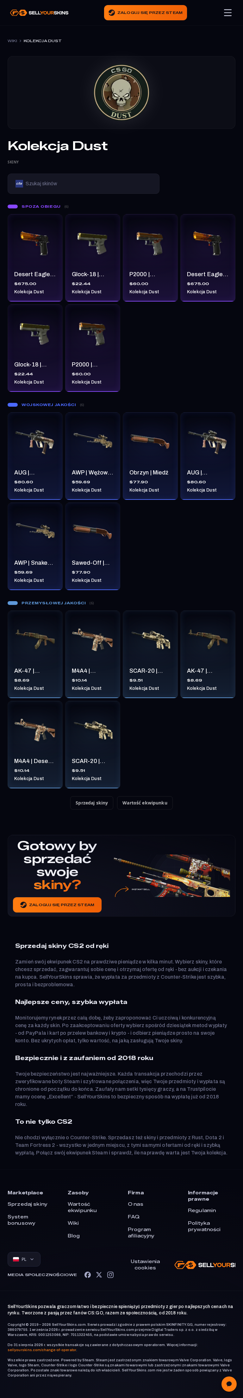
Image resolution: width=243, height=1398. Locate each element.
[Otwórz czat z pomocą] (229, 1384)
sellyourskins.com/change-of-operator (42, 1350)
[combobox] (24, 1259)
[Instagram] (110, 1275)
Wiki (12, 41)
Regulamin (202, 1210)
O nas (135, 1204)
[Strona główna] (39, 13)
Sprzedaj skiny (92, 803)
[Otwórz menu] (228, 13)
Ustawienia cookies (145, 1265)
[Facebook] (87, 1275)
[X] (99, 1275)
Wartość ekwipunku (144, 803)
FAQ (134, 1217)
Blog (74, 1236)
